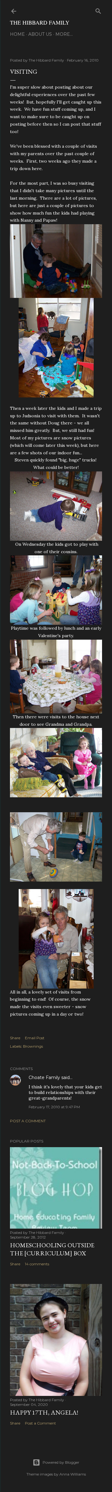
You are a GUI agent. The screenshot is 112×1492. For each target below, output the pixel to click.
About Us (40, 34)
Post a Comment (28, 1121)
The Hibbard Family (39, 22)
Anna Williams (72, 1474)
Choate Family (44, 1077)
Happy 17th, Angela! (44, 1412)
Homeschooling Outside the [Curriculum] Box (52, 1249)
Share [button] (15, 1038)
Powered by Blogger (61, 1462)
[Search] (98, 10)
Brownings (33, 1046)
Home (17, 34)
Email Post (34, 1038)
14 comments (37, 1264)
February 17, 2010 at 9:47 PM (54, 1107)
